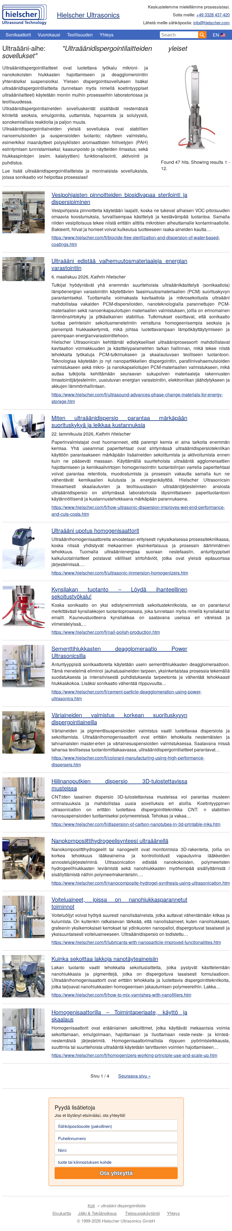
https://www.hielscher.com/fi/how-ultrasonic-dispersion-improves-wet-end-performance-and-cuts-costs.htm (138, 510)
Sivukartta (61, 1213)
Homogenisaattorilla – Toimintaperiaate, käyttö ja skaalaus (119, 1015)
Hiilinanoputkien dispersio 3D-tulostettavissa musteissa (119, 784)
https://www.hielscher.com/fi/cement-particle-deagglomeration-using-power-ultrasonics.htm (126, 695)
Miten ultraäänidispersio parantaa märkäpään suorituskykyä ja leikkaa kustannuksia (119, 421)
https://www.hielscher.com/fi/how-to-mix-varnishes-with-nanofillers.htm (121, 994)
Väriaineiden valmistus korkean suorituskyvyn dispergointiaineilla (119, 718)
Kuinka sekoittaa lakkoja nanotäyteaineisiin (104, 958)
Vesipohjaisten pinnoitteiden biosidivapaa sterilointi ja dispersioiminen (119, 198)
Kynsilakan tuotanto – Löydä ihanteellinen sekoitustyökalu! (119, 592)
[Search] (202, 34)
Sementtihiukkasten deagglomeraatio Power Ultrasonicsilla (119, 652)
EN (216, 35)
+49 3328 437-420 (213, 15)
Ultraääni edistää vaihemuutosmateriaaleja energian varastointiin (119, 264)
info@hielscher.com (211, 22)
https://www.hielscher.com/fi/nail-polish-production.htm (105, 632)
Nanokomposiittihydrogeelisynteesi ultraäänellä (109, 840)
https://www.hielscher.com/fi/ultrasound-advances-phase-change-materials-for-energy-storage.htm (137, 397)
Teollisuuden (80, 34)
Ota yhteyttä (116, 1173)
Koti (91, 1205)
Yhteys (106, 34)
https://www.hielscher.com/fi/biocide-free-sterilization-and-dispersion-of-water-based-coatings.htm (135, 240)
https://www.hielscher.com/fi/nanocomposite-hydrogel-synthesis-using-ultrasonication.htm (140, 883)
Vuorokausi (49, 34)
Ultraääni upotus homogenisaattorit (95, 530)
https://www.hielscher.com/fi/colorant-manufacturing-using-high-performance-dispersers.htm (128, 761)
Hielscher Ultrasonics (88, 14)
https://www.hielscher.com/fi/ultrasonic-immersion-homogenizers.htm (119, 572)
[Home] (24, 13)
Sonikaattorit (18, 34)
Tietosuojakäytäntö (142, 1213)
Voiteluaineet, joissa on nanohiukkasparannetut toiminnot (119, 902)
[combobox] (179, 34)
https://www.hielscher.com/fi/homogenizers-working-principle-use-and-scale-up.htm (134, 1055)
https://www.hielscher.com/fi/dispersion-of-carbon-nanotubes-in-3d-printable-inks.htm (135, 824)
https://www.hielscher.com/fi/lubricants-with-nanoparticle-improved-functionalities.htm (136, 942)
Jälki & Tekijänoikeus (97, 1213)
